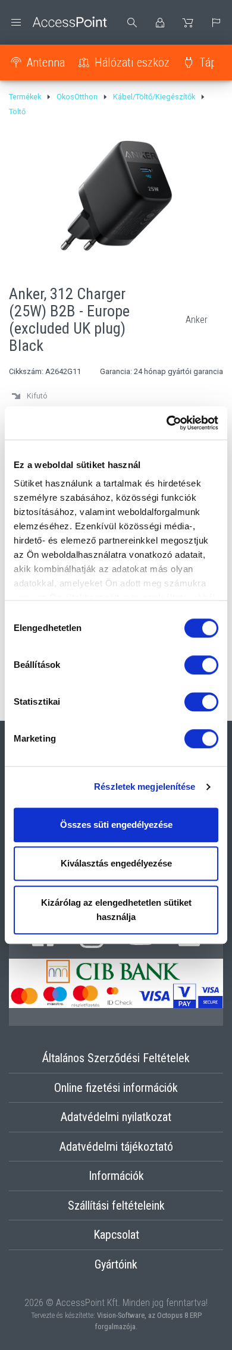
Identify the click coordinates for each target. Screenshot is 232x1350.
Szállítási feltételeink (116, 1205)
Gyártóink (116, 1264)
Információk (116, 1176)
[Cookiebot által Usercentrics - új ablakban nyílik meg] (166, 423)
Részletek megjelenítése (144, 786)
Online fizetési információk (116, 1088)
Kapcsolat (116, 1234)
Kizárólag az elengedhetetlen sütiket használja (116, 909)
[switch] (201, 664)
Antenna (46, 62)
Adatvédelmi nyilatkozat (116, 1117)
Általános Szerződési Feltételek (116, 1058)
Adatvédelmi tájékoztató (116, 1146)
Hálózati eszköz (132, 62)
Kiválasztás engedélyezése (116, 863)
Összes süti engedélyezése (116, 825)
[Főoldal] (58, 22)
